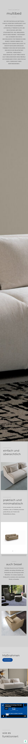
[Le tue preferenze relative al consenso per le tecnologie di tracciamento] (25, 741)
